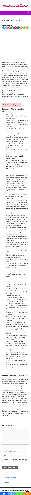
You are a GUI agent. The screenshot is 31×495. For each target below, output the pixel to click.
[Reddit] (9, 27)
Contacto (6, 482)
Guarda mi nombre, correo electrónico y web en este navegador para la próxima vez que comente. (16, 461)
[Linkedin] (12, 27)
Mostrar (18, 105)
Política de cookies (8, 480)
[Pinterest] (15, 27)
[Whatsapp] (24, 27)
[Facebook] (3, 27)
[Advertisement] (15, 45)
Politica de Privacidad (10, 477)
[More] (27, 27)
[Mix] (21, 27)
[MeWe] (18, 27)
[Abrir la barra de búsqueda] (29, 13)
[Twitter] (6, 27)
